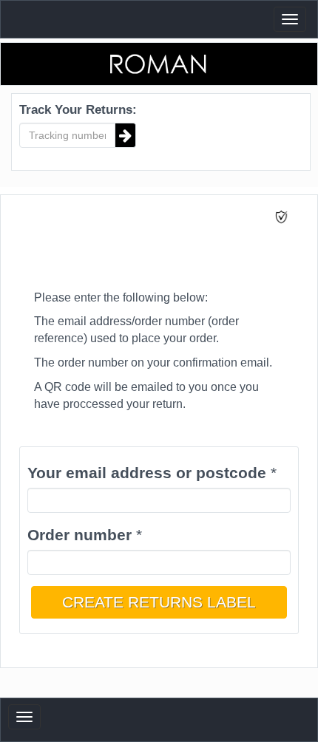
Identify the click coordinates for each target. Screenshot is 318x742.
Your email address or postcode (146, 472)
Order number (79, 534)
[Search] (125, 135)
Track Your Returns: (78, 110)
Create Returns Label (159, 601)
